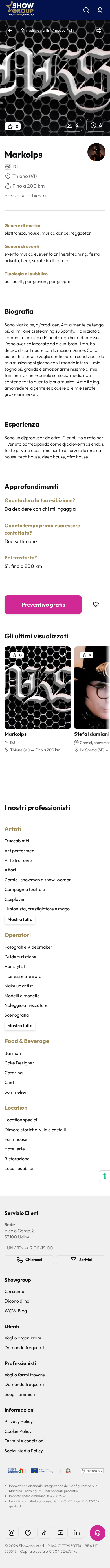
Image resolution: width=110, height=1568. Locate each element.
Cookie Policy (18, 1431)
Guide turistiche (20, 956)
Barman (13, 1053)
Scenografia (17, 1015)
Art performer (19, 850)
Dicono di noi (17, 1301)
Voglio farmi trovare (25, 1375)
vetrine (33, 30)
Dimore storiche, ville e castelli (35, 1129)
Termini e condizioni (25, 1441)
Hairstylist (15, 966)
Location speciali (21, 1120)
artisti (47, 30)
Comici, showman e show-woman (38, 879)
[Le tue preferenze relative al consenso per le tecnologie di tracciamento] (104, 1176)
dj (70, 30)
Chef (9, 1082)
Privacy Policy (19, 1421)
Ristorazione (17, 1158)
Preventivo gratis (43, 604)
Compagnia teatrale (25, 889)
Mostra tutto (19, 919)
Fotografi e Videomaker (28, 947)
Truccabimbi (17, 841)
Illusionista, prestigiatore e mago (37, 909)
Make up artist (19, 986)
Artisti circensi (19, 860)
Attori (10, 870)
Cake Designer (19, 1063)
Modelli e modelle (22, 995)
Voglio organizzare (23, 1338)
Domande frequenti (24, 1347)
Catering (14, 1072)
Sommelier (16, 1092)
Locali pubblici (19, 1168)
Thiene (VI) (24, 176)
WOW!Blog (16, 1311)
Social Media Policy (24, 1450)
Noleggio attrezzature (26, 1005)
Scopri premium (20, 1394)
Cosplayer (15, 899)
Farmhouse (16, 1139)
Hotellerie (15, 1149)
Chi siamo (14, 1291)
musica (60, 30)
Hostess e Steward (23, 976)
